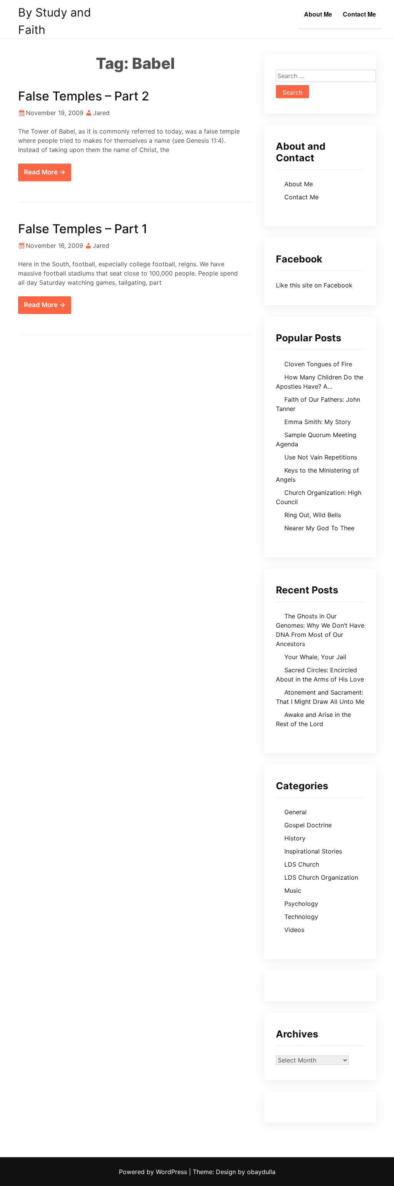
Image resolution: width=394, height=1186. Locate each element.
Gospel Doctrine (308, 825)
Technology (301, 916)
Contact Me (359, 14)
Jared (101, 113)
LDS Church (301, 864)
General (295, 812)
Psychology (301, 903)
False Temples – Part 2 (83, 96)
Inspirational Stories (313, 851)
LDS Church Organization (321, 877)
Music (292, 890)
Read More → (44, 172)
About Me (318, 14)
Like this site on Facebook (314, 285)
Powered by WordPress (154, 1172)
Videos (294, 930)
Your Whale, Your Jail (315, 657)
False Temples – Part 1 (82, 228)
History (295, 838)
